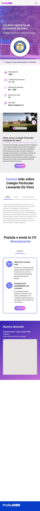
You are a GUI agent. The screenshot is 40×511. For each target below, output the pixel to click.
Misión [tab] (8, 197)
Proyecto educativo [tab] (28, 197)
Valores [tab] (16, 197)
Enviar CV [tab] (20, 251)
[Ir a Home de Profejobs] (7, 3)
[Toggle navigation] (36, 3)
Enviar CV (20, 166)
